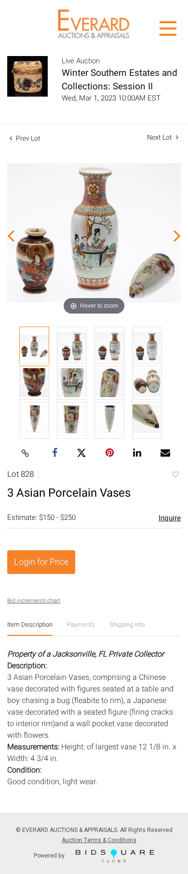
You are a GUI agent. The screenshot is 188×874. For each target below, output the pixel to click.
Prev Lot (27, 138)
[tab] (30, 628)
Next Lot (160, 137)
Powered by (50, 855)
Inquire (170, 518)
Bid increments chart (33, 600)
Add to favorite (175, 475)
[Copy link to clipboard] (25, 453)
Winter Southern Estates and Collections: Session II (119, 79)
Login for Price (41, 562)
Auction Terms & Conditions (99, 840)
